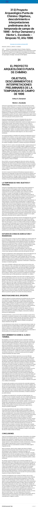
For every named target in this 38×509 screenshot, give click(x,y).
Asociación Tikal (8, 506)
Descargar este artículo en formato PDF (19, 44)
